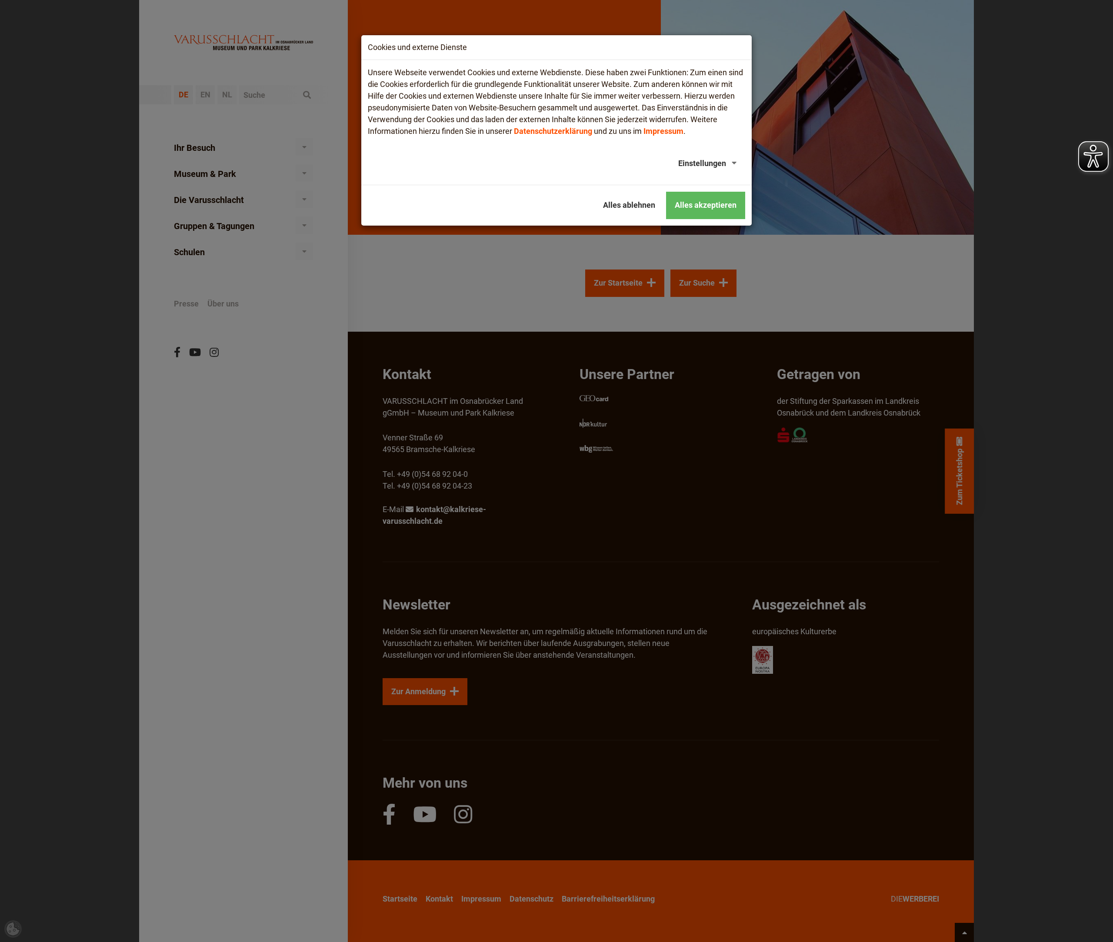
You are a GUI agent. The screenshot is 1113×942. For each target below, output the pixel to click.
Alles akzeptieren (705, 205)
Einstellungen (702, 163)
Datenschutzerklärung (553, 131)
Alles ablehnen (629, 205)
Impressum (663, 131)
